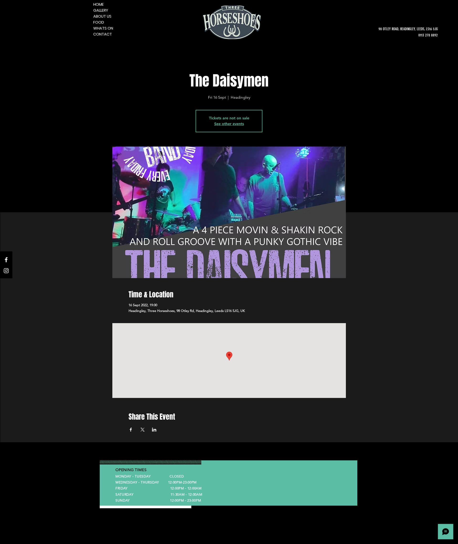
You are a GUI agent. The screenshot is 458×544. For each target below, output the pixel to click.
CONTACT (102, 34)
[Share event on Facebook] (131, 430)
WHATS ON (103, 28)
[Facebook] (6, 259)
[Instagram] (6, 270)
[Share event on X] (142, 430)
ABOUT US (102, 16)
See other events (229, 124)
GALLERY (100, 10)
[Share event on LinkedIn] (154, 430)
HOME (98, 4)
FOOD (98, 22)
